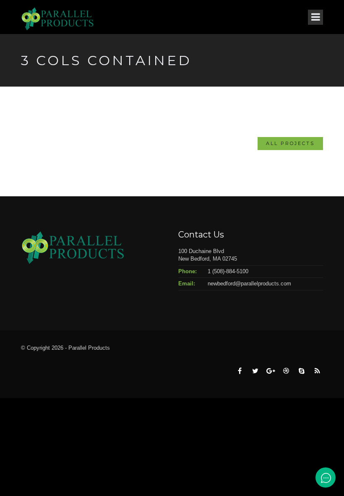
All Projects (290, 143)
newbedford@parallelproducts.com (249, 283)
